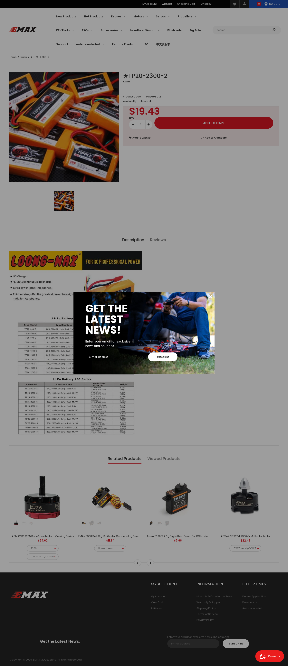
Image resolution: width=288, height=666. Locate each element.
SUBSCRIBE (163, 357)
